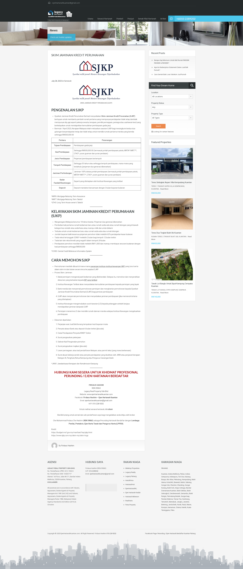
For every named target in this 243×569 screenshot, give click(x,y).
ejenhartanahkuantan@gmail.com (66, 3)
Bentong (164, 505)
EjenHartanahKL (131, 488)
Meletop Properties (132, 468)
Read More (164, 189)
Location (154, 92)
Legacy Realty (130, 472)
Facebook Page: (151, 533)
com (110, 401)
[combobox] (172, 96)
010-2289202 (93, 471)
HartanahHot (130, 484)
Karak (179, 505)
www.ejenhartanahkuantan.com (100, 394)
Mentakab (172, 502)
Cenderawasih (175, 493)
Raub (184, 505)
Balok (183, 482)
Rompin (164, 507)
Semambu (184, 493)
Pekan (182, 474)
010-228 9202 (98, 404)
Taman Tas (177, 499)
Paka (172, 510)
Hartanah (68, 81)
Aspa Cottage (180, 488)
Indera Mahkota (173, 474)
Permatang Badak (173, 496)
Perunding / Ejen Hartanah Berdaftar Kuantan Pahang (176, 533)
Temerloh (164, 502)
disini (110, 409)
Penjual (130, 18)
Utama (90, 18)
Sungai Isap (185, 496)
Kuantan (164, 474)
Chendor (173, 485)
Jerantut (186, 502)
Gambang (185, 499)
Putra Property (130, 505)
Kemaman (171, 507)
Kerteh (184, 507)
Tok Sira (181, 477)
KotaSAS (170, 482)
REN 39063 (96, 388)
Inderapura (173, 477)
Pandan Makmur (167, 499)
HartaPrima (129, 480)
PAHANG (164, 468)
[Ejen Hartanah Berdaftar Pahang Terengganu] (60, 15)
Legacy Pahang (131, 476)
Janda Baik (172, 505)
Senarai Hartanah (104, 18)
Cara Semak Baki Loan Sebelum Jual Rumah (170, 74)
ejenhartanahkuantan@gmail (96, 401)
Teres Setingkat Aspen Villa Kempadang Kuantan (171, 182)
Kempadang (186, 479)
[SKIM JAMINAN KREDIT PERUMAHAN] (96, 68)
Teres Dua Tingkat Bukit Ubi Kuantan (166, 233)
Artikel (163, 18)
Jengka (179, 502)
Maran (189, 505)
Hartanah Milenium (132, 497)
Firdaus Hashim (67, 445)
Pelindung (177, 479)
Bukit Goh (170, 488)
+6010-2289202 (186, 18)
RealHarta (129, 501)
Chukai (178, 507)
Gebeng (188, 482)
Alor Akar (170, 479)
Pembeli (119, 18)
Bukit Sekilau (181, 491)
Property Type (157, 114)
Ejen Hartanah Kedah (132, 493)
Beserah (177, 482)
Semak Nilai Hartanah (147, 18)
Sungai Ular (165, 485)
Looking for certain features (163, 132)
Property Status (157, 103)
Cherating (180, 485)
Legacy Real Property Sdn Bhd (96, 391)
